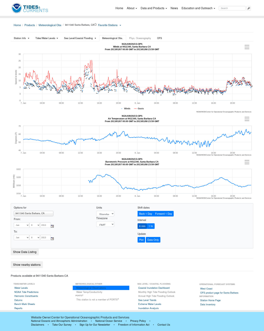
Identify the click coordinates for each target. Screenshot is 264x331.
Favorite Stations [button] (108, 25)
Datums (18, 300)
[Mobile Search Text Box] (248, 8)
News (174, 8)
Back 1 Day (145, 213)
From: (17, 219)
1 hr (151, 226)
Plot (141, 239)
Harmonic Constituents (26, 296)
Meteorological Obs (50, 25)
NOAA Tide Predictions (26, 292)
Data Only (153, 239)
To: (15, 231)
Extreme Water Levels (149, 304)
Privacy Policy (138, 321)
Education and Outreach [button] (197, 8)
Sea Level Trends (147, 300)
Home (120, 8)
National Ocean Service (108, 321)
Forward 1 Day (163, 213)
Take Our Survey (61, 324)
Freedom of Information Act (133, 324)
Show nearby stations (27, 264)
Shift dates (144, 207)
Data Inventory (208, 304)
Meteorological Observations (91, 287)
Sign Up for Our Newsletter (95, 324)
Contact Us (164, 324)
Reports (18, 308)
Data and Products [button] (152, 8)
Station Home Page (210, 300)
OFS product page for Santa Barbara (219, 292)
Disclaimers (37, 324)
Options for (20, 207)
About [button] (130, 8)
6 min (142, 226)
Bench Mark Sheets (24, 304)
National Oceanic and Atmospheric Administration (59, 321)
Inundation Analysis (148, 308)
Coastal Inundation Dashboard (154, 287)
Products (29, 25)
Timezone (102, 218)
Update (142, 234)
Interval (142, 220)
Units (99, 207)
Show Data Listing (24, 252)
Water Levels (21, 287)
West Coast (206, 288)
